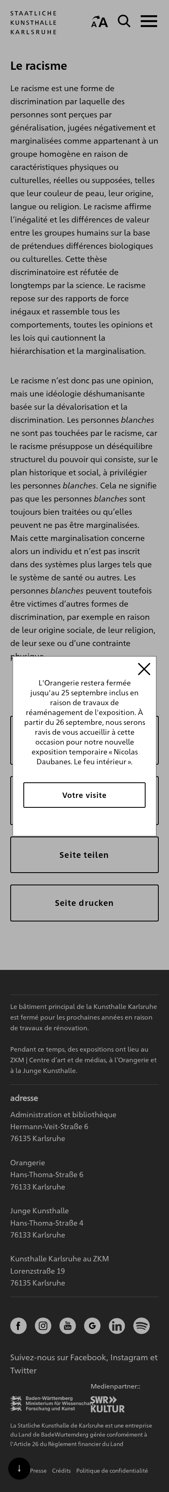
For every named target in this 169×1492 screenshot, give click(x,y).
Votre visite (84, 795)
